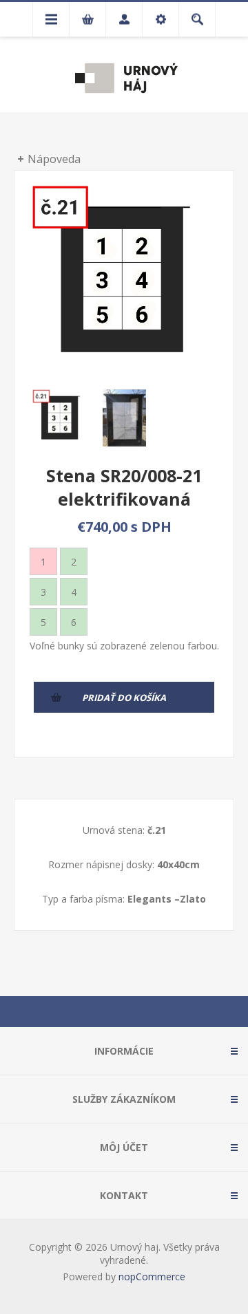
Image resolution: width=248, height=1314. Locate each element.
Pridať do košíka (124, 697)
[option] (60, 417)
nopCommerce (151, 1276)
